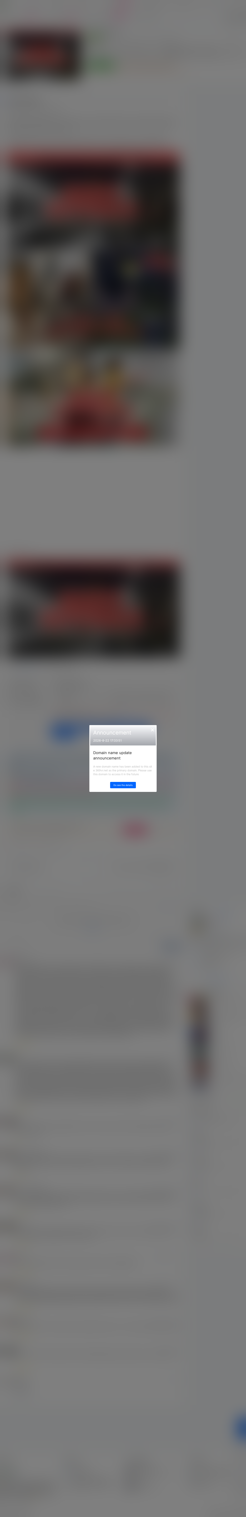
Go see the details (123, 785)
